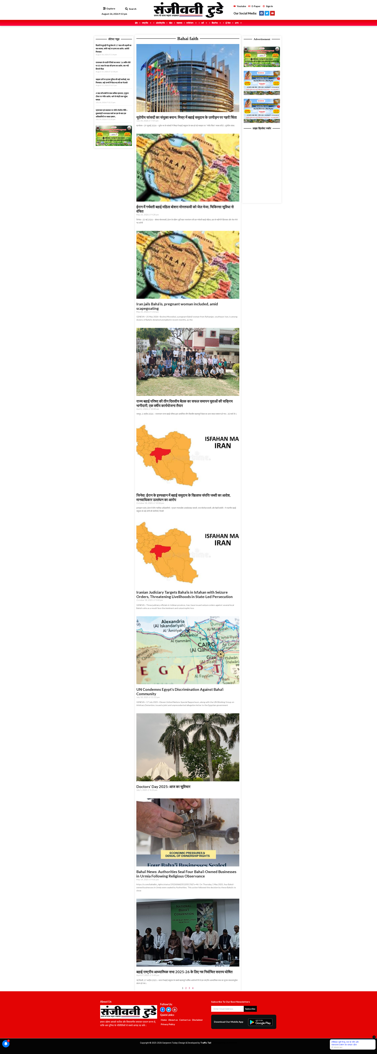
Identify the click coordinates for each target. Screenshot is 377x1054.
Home (164, 1020)
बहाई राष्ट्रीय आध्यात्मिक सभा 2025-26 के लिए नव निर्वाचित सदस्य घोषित (184, 971)
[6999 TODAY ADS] (114, 145)
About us (173, 1020)
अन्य (236, 22)
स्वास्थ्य (179, 22)
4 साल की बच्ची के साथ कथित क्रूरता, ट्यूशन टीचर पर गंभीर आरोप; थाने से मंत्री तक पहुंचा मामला (112, 96)
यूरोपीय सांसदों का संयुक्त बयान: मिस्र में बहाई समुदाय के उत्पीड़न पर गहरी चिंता (186, 117)
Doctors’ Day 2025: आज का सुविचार (163, 786)
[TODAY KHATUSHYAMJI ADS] (262, 94)
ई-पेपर (228, 22)
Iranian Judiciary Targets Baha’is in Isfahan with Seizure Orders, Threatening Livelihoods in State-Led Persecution (184, 594)
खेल (170, 22)
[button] (126, 8)
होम (136, 22)
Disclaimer (197, 1020)
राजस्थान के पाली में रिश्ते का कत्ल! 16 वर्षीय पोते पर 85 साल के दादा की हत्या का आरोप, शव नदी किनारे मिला (113, 65)
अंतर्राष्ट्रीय (160, 22)
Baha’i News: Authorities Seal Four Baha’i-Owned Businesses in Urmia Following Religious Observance (186, 873)
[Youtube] (272, 13)
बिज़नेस (215, 22)
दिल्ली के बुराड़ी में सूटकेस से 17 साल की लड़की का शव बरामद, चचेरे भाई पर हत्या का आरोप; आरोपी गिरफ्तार (113, 48)
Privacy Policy (168, 1024)
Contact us (185, 1020)
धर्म (202, 22)
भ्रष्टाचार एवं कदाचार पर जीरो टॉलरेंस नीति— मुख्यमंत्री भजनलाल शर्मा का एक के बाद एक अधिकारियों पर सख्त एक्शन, (112, 113)
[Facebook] (261, 13)
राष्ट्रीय (145, 22)
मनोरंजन (189, 22)
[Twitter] (267, 13)
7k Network (231, 1043)
